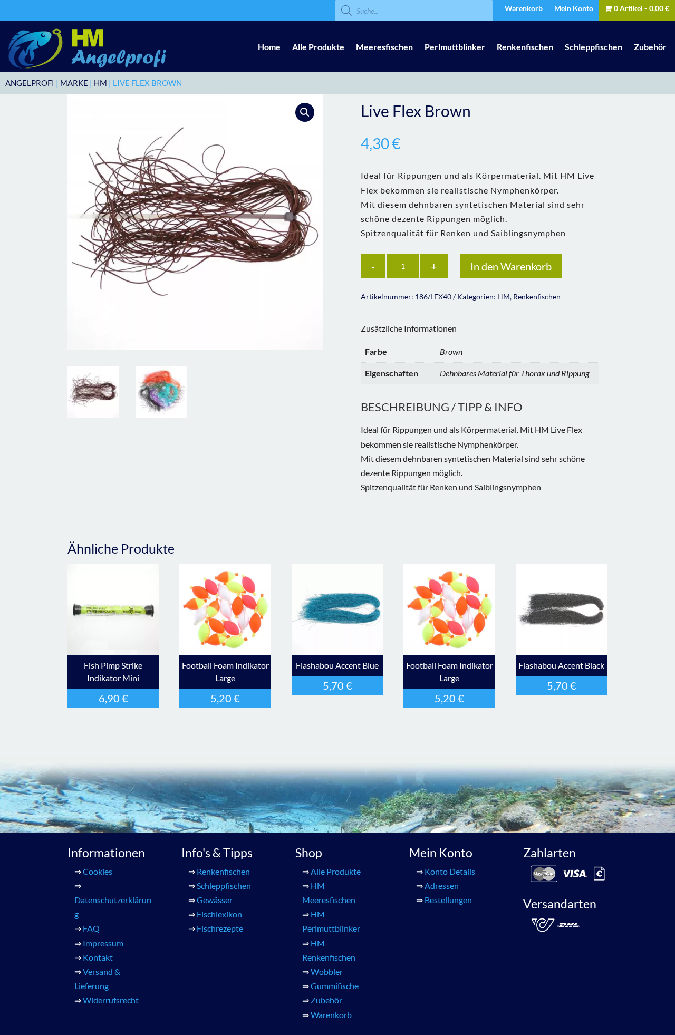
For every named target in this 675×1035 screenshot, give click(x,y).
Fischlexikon (219, 914)
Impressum (103, 943)
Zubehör (650, 47)
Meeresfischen (384, 47)
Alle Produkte (318, 47)
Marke (74, 83)
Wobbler (327, 971)
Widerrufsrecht (111, 1000)
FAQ (91, 928)
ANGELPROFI (29, 83)
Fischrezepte (220, 928)
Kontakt (98, 957)
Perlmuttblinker (455, 47)
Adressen (442, 886)
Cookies (97, 871)
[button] (304, 112)
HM (100, 83)
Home (269, 47)
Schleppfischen (593, 47)
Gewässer (215, 900)
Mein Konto (573, 9)
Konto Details (450, 871)
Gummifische (335, 986)
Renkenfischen (525, 47)
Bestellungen (448, 900)
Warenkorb (524, 9)
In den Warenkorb (511, 266)
